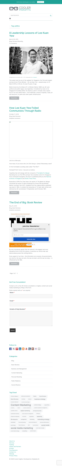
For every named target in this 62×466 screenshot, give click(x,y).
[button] (31, 226)
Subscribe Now (31, 239)
